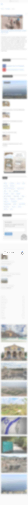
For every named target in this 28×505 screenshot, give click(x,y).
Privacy (21, 254)
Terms (23, 254)
